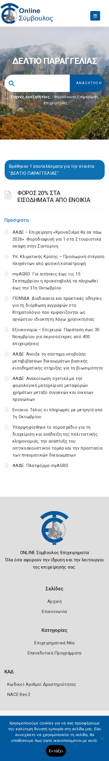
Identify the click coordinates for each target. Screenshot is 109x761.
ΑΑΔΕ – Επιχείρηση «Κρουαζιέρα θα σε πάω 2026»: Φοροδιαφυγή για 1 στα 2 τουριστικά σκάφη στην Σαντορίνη (57, 239)
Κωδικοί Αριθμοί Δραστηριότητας (41, 684)
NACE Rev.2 (18, 694)
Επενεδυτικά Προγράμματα (55, 653)
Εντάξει (56, 751)
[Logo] (54, 532)
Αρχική (54, 601)
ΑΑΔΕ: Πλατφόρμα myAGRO (40, 465)
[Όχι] (102, 741)
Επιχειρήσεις (56, 103)
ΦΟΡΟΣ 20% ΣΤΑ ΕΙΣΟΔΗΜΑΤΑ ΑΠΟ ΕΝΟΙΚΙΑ (53, 196)
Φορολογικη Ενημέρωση (76, 97)
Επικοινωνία (54, 611)
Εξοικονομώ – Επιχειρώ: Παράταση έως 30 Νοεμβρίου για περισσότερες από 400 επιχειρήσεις (55, 336)
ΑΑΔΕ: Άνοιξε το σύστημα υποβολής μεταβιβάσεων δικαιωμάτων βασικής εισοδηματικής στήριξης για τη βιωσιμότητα (57, 361)
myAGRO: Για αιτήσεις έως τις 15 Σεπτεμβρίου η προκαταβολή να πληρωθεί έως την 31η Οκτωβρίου (55, 281)
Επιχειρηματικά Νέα (54, 642)
